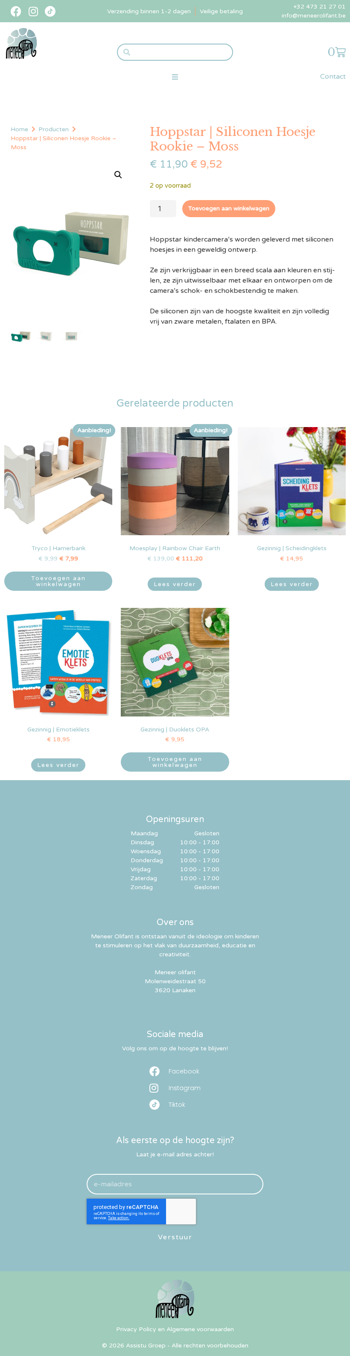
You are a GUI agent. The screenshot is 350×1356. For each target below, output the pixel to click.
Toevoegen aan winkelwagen (228, 208)
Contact (333, 76)
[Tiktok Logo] (50, 11)
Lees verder (175, 584)
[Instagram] (33, 11)
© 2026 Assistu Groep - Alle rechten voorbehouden (175, 1345)
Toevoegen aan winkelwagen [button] (58, 581)
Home (19, 129)
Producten (53, 129)
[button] (175, 76)
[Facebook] (16, 11)
